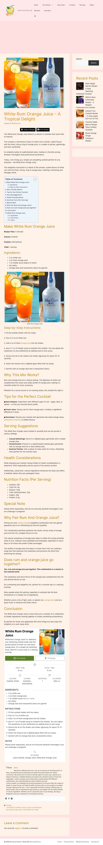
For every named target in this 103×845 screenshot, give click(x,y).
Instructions (15, 218)
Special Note (11, 203)
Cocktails (72, 5)
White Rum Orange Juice (16, 213)
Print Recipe (44, 130)
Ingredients (14, 215)
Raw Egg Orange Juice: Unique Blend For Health (22, 809)
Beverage (82, 5)
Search (79, 59)
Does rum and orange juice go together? (21, 208)
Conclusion (12, 210)
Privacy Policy (69, 842)
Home (36, 5)
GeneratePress (35, 842)
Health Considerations (15, 197)
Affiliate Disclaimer (82, 842)
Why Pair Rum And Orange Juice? (19, 205)
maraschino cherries (12, 420)
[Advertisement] (51, 36)
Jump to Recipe (29, 130)
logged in (18, 828)
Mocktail (37, 10)
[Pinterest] (6, 799)
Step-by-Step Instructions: (19, 187)
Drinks (92, 5)
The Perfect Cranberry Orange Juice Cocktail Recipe (23, 807)
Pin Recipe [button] (51, 658)
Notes (13, 220)
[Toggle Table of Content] (34, 179)
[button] (35, 16)
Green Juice (61, 5)
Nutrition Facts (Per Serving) (17, 200)
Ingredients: (14, 185)
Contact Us (95, 842)
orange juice (26, 343)
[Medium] (12, 799)
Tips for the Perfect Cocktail (17, 192)
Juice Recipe (46, 5)
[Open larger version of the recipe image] (51, 641)
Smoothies (47, 10)
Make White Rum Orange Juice (17, 182)
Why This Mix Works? (14, 190)
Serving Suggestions (14, 195)
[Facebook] (9, 799)
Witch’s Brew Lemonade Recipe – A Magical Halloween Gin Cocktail (86, 102)
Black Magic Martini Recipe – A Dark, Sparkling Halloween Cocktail (87, 89)
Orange (8, 805)
